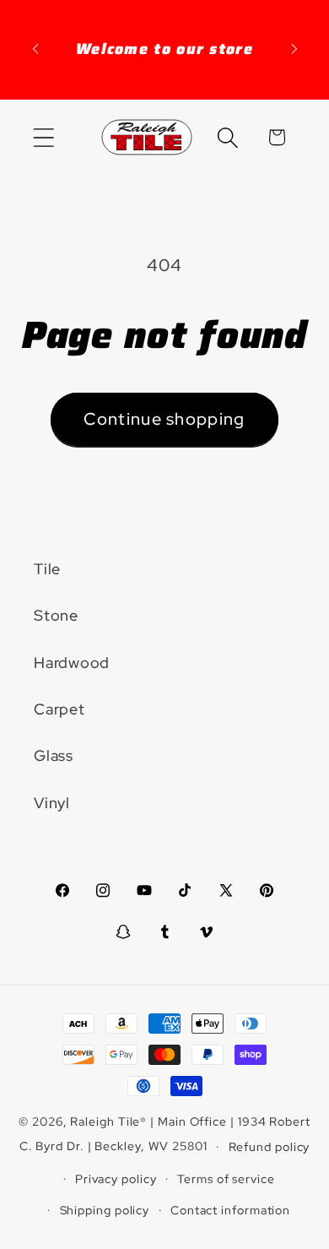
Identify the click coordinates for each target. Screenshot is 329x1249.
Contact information (230, 1210)
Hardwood (72, 662)
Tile (47, 568)
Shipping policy (105, 1210)
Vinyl (52, 802)
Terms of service (226, 1178)
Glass (53, 755)
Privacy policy (116, 1178)
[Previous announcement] (35, 49)
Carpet (59, 709)
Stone (56, 615)
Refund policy (269, 1146)
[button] (43, 137)
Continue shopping (164, 419)
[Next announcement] (294, 49)
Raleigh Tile (105, 1121)
